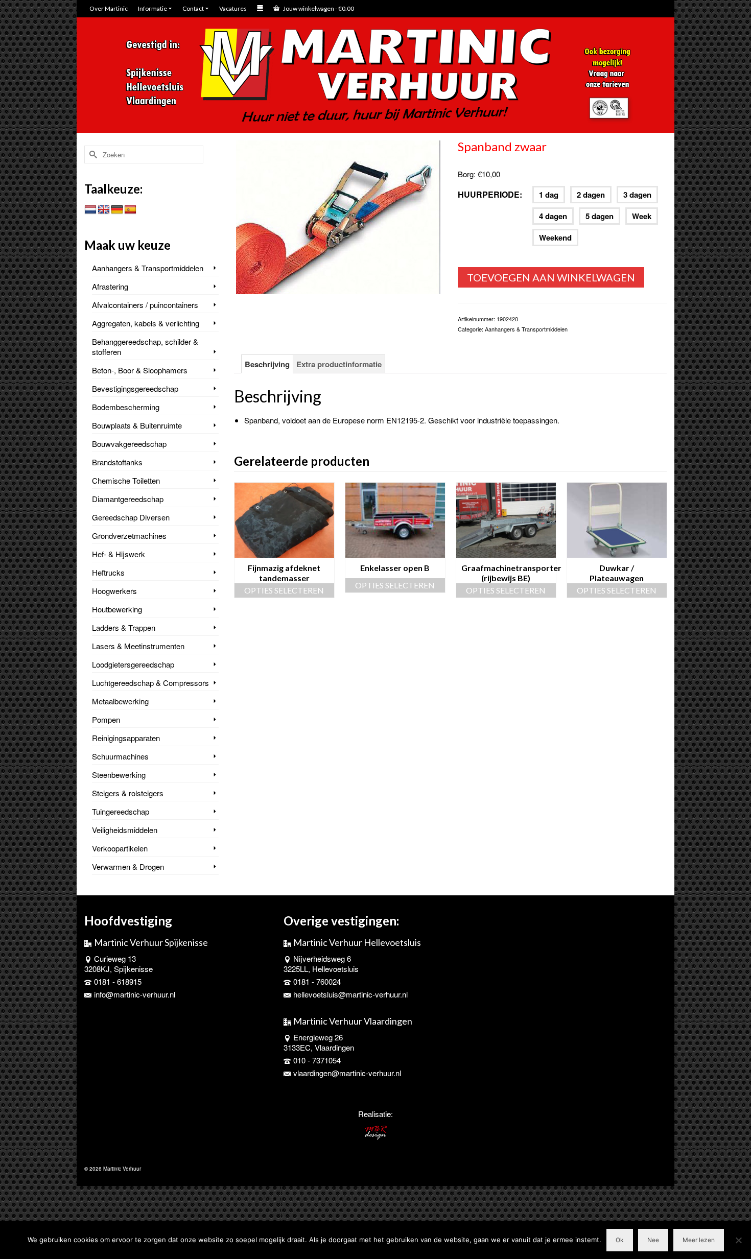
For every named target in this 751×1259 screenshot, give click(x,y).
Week (641, 216)
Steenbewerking (119, 774)
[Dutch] (90, 210)
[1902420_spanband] (338, 215)
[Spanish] (130, 210)
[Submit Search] (92, 154)
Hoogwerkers (114, 590)
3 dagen (637, 194)
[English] (104, 210)
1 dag (548, 194)
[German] (117, 210)
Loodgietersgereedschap (133, 664)
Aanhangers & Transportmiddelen (526, 329)
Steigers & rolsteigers (127, 793)
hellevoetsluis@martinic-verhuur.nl (350, 994)
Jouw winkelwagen (318, 8)
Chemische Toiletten (126, 480)
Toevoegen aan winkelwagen (551, 277)
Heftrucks (108, 572)
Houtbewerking (117, 609)
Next (658, 540)
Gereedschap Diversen (131, 517)
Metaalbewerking (120, 701)
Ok (620, 1240)
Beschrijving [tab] (267, 364)
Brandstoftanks (117, 462)
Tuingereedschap (120, 811)
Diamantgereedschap (127, 498)
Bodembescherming (125, 406)
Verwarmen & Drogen (128, 866)
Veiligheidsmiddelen (124, 829)
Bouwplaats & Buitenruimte (137, 425)
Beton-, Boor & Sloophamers (139, 370)
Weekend (555, 237)
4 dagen (553, 216)
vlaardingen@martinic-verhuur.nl (347, 1072)
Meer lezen (699, 1240)
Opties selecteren (284, 590)
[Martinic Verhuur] (375, 76)
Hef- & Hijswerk (118, 554)
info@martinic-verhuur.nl (134, 994)
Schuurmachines (120, 756)
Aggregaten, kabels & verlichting (145, 323)
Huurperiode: (490, 194)
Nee (653, 1240)
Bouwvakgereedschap (129, 443)
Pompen (106, 719)
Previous (243, 540)
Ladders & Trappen (123, 627)
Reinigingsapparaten (126, 737)
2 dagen (591, 194)
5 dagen (599, 216)
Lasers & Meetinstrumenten (138, 645)
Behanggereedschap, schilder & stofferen (145, 346)
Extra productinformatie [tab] (339, 364)
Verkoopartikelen (120, 848)
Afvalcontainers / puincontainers (145, 304)
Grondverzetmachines (129, 535)
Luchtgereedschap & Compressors (150, 682)
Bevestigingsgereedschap (135, 388)
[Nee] (738, 1240)
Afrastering (110, 286)
